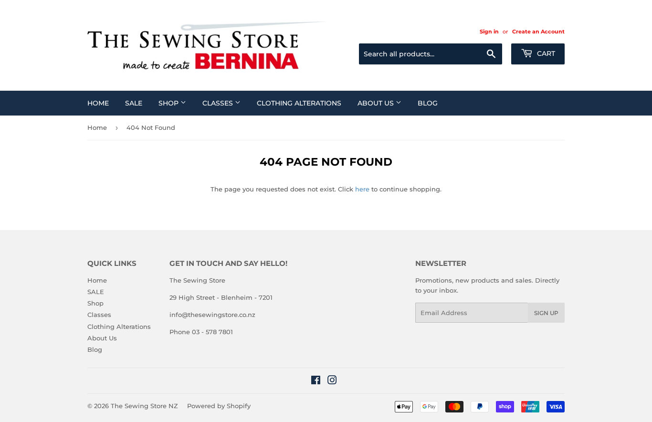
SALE (133, 103)
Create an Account (538, 31)
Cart (545, 53)
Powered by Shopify (219, 406)
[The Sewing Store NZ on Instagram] (332, 381)
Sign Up (546, 312)
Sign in (489, 31)
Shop (169, 103)
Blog (428, 103)
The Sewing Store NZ (144, 406)
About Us (377, 103)
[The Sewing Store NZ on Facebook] (316, 381)
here (362, 189)
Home (98, 103)
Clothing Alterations (299, 103)
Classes (218, 103)
